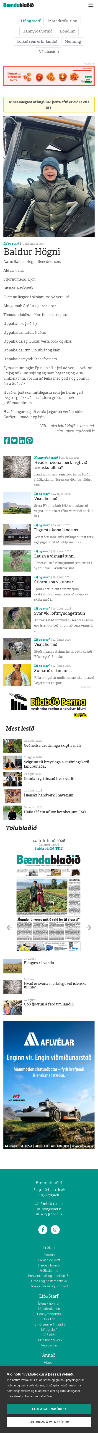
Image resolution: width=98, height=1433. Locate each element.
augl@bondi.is (51, 1214)
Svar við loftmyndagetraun (59, 613)
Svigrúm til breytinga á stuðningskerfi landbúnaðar (56, 764)
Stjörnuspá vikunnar (53, 582)
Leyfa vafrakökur (49, 1409)
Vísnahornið (45, 498)
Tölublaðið (21, 828)
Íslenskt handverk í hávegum (48, 795)
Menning (72, 41)
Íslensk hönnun (49, 1303)
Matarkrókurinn (62, 20)
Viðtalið (49, 1335)
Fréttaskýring (49, 1270)
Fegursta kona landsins (56, 530)
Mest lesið (20, 728)
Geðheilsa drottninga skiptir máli (52, 745)
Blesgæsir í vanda (39, 962)
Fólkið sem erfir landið (37, 41)
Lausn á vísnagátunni (54, 556)
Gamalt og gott (49, 1260)
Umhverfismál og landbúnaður (49, 1276)
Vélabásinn (49, 51)
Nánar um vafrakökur (39, 1396)
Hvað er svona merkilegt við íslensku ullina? (60, 465)
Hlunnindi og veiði (49, 1340)
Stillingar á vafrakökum (49, 1422)
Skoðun (49, 1255)
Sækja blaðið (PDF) (49, 848)
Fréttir (48, 1247)
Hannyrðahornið (37, 31)
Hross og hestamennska (49, 1281)
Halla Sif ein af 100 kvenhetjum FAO (55, 812)
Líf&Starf (49, 1296)
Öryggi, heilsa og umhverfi (49, 1286)
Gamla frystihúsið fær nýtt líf (49, 778)
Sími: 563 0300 (51, 1204)
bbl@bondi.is (51, 1209)
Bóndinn (68, 31)
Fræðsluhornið (49, 1265)
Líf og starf (31, 20)
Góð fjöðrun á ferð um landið (49, 1004)
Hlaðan (49, 1362)
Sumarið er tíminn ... (53, 670)
